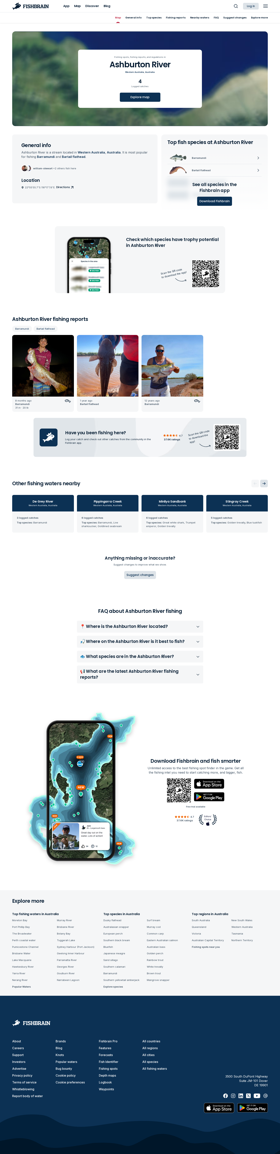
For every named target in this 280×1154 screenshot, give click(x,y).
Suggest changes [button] (140, 575)
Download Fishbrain (214, 201)
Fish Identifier (108, 1062)
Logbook (105, 1082)
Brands (61, 1041)
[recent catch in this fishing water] (43, 373)
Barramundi (22, 328)
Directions (63, 187)
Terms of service (24, 1082)
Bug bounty (64, 1068)
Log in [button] (251, 6)
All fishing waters (154, 1068)
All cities (148, 1055)
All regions (150, 1048)
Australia (150, 72)
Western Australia (134, 72)
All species (150, 1062)
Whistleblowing (23, 1089)
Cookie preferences (70, 1082)
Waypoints (106, 1089)
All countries (151, 1041)
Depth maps (107, 1075)
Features (105, 1048)
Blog (59, 1048)
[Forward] (264, 483)
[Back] (255, 483)
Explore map (140, 97)
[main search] (235, 6)
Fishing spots (108, 1068)
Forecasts (106, 1055)
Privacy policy (22, 1075)
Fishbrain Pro (108, 1041)
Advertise (19, 1068)
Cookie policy (66, 1075)
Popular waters (66, 1062)
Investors (18, 1062)
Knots (60, 1055)
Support (18, 1055)
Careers (18, 1048)
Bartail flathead (46, 328)
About (16, 1041)
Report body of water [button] (27, 1096)
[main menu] (265, 6)
